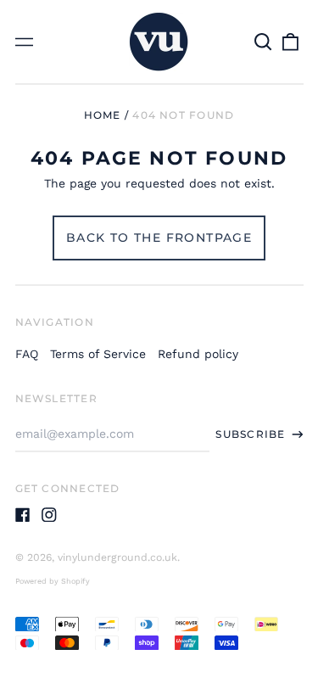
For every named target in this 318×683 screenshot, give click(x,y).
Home (102, 115)
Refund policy (198, 354)
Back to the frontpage (159, 237)
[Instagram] (49, 515)
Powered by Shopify (52, 581)
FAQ (26, 354)
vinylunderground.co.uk (117, 557)
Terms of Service (98, 354)
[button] (263, 41)
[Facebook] (23, 515)
